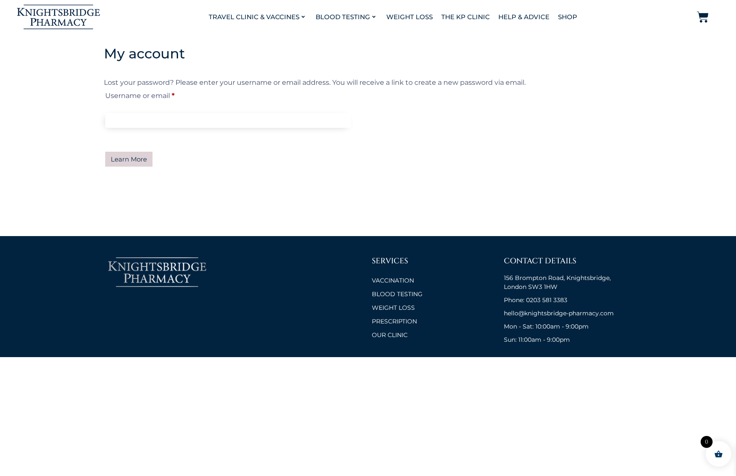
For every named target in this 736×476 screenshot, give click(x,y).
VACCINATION (393, 280)
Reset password (128, 159)
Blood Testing (343, 17)
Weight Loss (409, 17)
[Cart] (703, 17)
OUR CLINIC (390, 335)
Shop (567, 17)
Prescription (394, 321)
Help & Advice (523, 17)
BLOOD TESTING (397, 294)
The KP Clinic (465, 17)
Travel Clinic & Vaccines (254, 17)
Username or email (155, 94)
